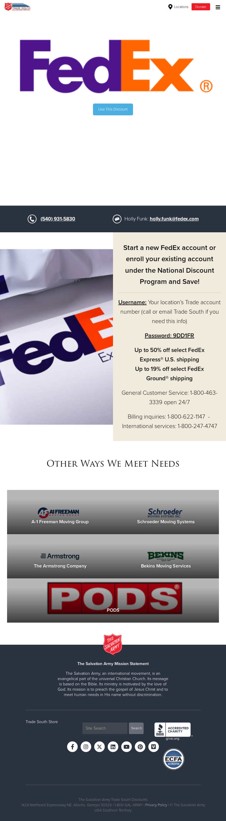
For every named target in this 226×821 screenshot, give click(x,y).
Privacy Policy (156, 805)
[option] (113, 109)
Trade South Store (42, 721)
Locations (181, 7)
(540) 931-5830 (58, 219)
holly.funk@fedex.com (174, 219)
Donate (200, 7)
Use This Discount (113, 109)
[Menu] (216, 6)
